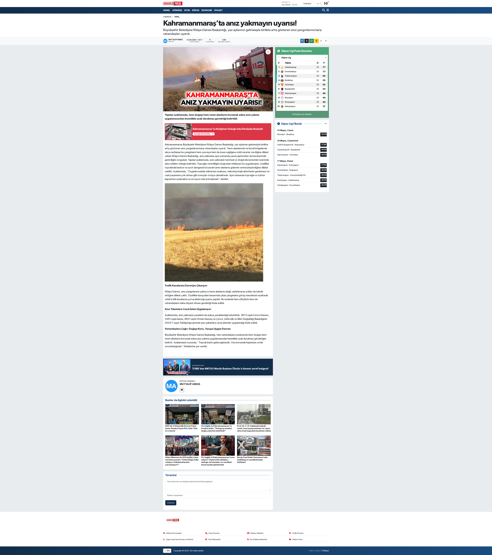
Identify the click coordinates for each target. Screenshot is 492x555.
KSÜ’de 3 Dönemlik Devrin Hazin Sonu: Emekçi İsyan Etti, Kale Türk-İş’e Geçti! (181, 428)
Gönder (171, 503)
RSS (168, 551)
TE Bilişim (325, 551)
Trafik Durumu (298, 533)
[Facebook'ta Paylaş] (302, 41)
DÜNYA (195, 10)
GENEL (166, 10)
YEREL (177, 17)
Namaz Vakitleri (257, 533)
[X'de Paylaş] (306, 41)
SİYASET (218, 10)
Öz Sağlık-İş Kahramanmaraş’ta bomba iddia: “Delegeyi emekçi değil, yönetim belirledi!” (216, 428)
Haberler (167, 17)
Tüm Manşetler (214, 539)
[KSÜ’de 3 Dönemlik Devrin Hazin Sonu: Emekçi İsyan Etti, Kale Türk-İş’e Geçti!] (182, 414)
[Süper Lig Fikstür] (325, 124)
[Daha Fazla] (316, 41)
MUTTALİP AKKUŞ (190, 384)
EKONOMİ (207, 10)
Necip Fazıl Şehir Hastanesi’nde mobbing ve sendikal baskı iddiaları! (252, 459)
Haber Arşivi (297, 539)
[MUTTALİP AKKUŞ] (171, 386)
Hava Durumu (214, 533)
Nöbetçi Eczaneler (174, 533)
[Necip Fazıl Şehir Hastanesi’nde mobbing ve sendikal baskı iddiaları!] (254, 445)
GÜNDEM (177, 10)
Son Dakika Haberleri (258, 539)
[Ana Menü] (327, 10)
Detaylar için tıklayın (302, 114)
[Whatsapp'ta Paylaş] (311, 41)
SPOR (187, 10)
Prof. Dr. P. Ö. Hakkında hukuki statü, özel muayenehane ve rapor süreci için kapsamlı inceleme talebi (254, 428)
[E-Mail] (182, 390)
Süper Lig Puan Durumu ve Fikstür (179, 539)
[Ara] (323, 10)
